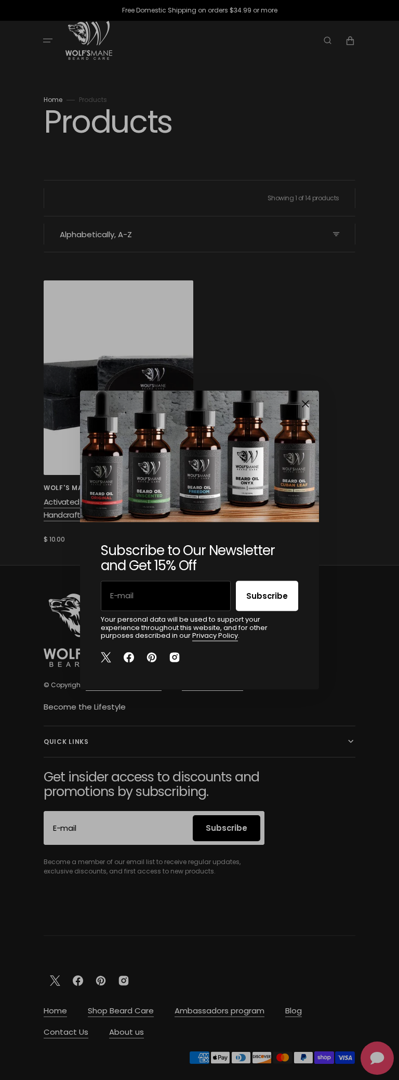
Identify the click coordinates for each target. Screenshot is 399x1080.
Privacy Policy (215, 635)
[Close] (305, 404)
